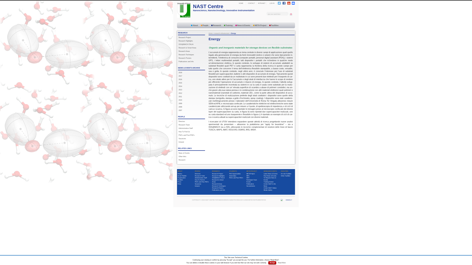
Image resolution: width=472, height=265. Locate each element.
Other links (182, 156)
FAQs (179, 184)
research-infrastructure (221, 33)
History (180, 173)
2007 (180, 110)
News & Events (243, 25)
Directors (182, 121)
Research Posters (185, 58)
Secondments (250, 186)
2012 (180, 93)
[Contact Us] (293, 4)
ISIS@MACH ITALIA (186, 44)
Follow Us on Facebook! (284, 3)
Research (217, 25)
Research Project (185, 37)
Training (229, 25)
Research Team (184, 125)
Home (211, 33)
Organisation (182, 178)
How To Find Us (184, 132)
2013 (180, 90)
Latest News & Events (271, 173)
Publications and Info (186, 61)
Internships (232, 176)
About (195, 25)
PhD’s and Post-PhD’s (187, 135)
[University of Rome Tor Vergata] (184, 17)
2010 (180, 100)
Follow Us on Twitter (279, 3)
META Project (260, 25)
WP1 (247, 176)
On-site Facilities (286, 173)
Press (179, 182)
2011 (180, 97)
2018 (180, 72)
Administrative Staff (186, 128)
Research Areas (184, 51)
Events (248, 182)
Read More (282, 263)
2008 (180, 107)
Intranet (181, 142)
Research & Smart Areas (187, 48)
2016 (180, 79)
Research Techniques (186, 55)
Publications (250, 184)
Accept (272, 263)
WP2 (247, 178)
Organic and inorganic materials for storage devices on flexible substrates (250, 47)
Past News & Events (270, 176)
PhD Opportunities (235, 173)
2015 (180, 83)
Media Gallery (268, 190)
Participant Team (251, 180)
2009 (180, 103)
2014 (180, 86)
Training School (268, 182)
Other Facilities (285, 176)
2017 (180, 76)
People (205, 25)
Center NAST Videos (270, 188)
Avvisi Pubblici (182, 176)
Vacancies (182, 138)
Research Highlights (186, 41)
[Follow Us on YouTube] (288, 4)
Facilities (275, 25)
